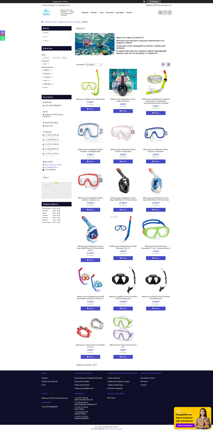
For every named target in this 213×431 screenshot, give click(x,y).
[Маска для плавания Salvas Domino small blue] (155, 133)
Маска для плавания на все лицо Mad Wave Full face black (123, 199)
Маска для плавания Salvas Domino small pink (123, 150)
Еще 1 (46, 87)
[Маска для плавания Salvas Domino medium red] (90, 181)
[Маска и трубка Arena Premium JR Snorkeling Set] (123, 280)
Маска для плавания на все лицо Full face (123, 100)
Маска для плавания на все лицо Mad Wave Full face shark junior (90, 248)
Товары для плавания (50, 381)
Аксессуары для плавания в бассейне (88, 378)
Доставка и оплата (148, 378)
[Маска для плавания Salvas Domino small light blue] (90, 133)
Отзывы (46, 41)
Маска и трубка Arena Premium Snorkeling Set (156, 297)
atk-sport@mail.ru (51, 167)
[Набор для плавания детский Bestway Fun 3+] (123, 229)
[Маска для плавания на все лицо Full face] (123, 82)
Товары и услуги (51, 22)
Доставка (120, 12)
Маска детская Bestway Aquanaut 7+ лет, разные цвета (156, 247)
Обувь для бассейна (82, 385)
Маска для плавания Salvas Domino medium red (90, 199)
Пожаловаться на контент (114, 429)
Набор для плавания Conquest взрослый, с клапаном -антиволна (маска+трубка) (156, 101)
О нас (101, 12)
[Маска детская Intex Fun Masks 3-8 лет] (90, 328)
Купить (91, 109)
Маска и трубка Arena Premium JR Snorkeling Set (123, 297)
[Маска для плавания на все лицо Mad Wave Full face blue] (155, 181)
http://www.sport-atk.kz (53, 165)
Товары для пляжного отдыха (69, 22)
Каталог (94, 12)
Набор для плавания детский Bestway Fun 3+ (123, 247)
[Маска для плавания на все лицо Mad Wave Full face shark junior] (90, 229)
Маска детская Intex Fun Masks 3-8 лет (90, 346)
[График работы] (160, 12)
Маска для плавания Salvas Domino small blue (155, 150)
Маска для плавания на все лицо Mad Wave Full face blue (156, 199)
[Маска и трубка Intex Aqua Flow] (90, 82)
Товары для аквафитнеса (84, 388)
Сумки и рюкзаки (114, 378)
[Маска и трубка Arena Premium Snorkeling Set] (155, 280)
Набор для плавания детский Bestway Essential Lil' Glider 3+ (90, 297)
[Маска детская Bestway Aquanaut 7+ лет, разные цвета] (155, 229)
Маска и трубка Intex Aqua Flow (90, 99)
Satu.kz (116, 427)
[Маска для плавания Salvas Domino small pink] (123, 133)
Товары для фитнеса (115, 385)
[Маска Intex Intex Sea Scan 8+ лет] (123, 328)
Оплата (129, 12)
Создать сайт (57, 1)
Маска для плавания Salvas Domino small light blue (90, 150)
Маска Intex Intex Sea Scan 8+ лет (123, 346)
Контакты (110, 12)
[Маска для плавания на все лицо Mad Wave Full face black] (123, 181)
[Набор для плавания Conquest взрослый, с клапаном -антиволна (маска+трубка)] (155, 82)
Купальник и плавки (82, 381)
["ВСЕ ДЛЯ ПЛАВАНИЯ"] (50, 12)
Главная (85, 12)
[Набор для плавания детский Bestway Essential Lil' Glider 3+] (90, 280)
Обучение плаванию (115, 388)
